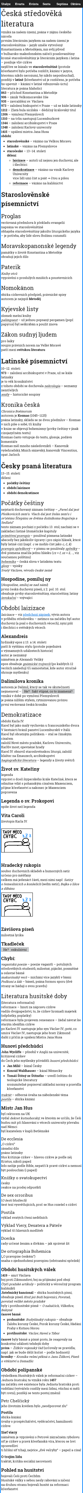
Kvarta (16, 4)
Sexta (43, 4)
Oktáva (71, 4)
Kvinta (30, 4)
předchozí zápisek (36, 614)
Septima (57, 4)
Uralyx (2, 4)
